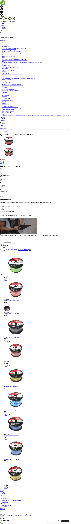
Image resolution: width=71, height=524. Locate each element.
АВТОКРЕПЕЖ (4, 503)
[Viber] (1, 163)
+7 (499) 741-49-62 (2, 123)
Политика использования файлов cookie (7, 499)
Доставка (3, 493)
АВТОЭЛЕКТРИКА (7, 129)
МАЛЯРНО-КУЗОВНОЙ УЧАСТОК (32, 129)
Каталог (1, 491)
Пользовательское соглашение (6, 497)
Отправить (2, 516)
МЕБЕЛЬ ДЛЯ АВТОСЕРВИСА (42, 129)
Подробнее (5, 280)
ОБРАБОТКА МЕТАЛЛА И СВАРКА (57, 129)
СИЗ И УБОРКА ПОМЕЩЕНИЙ (6, 505)
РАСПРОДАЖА (65, 129)
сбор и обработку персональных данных (11, 249)
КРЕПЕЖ (11, 129)
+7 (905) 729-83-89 (2, 509)
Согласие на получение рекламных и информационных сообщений (11, 500)
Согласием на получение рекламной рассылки (24, 250)
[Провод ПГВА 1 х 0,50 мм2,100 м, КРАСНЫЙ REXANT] (9, 146)
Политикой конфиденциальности (26, 249)
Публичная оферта (4, 498)
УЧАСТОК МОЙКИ (5, 506)
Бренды (3, 495)
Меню (3, 23)
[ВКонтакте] (0, 163)
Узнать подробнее (49, 521)
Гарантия (3, 494)
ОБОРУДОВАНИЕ (49, 129)
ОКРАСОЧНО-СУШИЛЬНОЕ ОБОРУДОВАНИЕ (20, 129)
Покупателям (2, 490)
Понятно (65, 521)
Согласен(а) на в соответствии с (16, 249)
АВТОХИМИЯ (2, 129)
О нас (3, 492)
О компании (2, 489)
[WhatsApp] (3, 163)
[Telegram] (4, 163)
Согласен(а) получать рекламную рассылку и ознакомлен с (16, 250)
